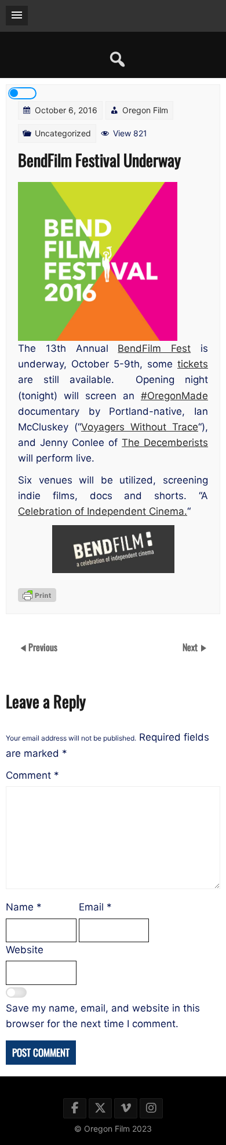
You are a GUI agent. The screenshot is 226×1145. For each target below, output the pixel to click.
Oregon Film (145, 110)
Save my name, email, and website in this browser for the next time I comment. (103, 1015)
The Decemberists (165, 442)
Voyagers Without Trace (139, 427)
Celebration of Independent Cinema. (102, 511)
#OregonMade (174, 396)
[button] (17, 15)
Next (191, 647)
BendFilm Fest (154, 348)
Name (24, 907)
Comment (32, 775)
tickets (192, 364)
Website (24, 950)
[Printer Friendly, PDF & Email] (37, 595)
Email (95, 907)
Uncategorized (63, 133)
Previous (42, 647)
